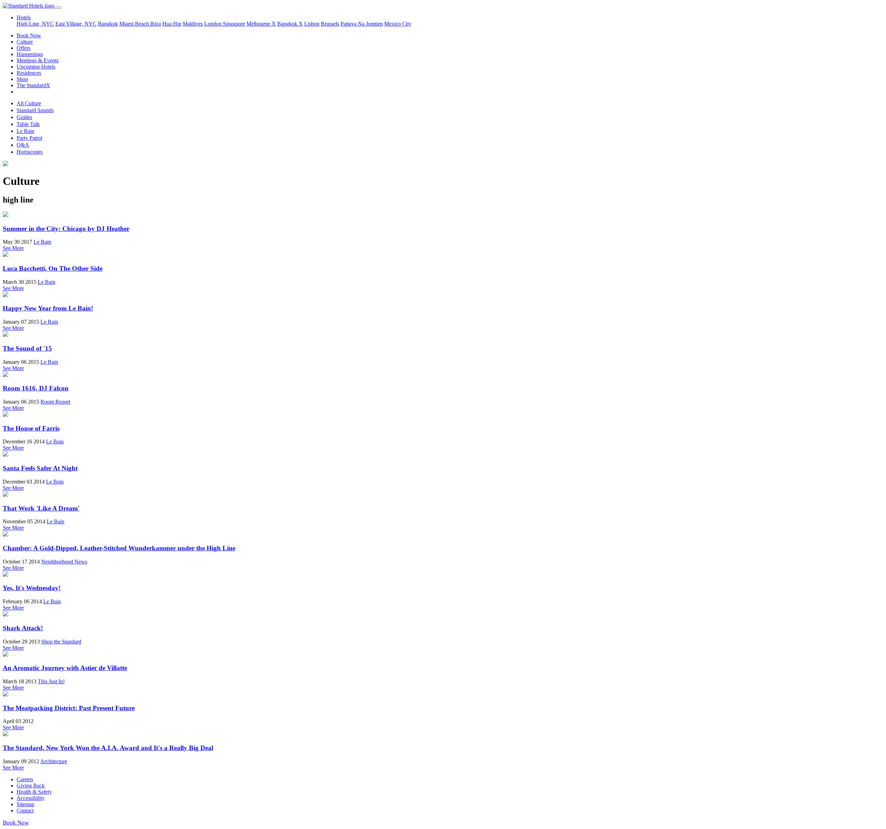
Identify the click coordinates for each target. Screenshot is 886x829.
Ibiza (155, 24)
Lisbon (311, 24)
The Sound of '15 (27, 348)
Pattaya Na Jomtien (362, 24)
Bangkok (108, 24)
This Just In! (51, 681)
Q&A (23, 145)
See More (13, 248)
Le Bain (25, 131)
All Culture (29, 103)
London (213, 24)
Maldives (193, 24)
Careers (25, 779)
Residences (29, 73)
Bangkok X (290, 24)
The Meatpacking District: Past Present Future (69, 708)
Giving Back (31, 786)
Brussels (330, 24)
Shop (22, 79)
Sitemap (25, 804)
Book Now (29, 35)
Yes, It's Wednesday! (32, 588)
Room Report (55, 402)
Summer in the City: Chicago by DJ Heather (66, 228)
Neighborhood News (64, 562)
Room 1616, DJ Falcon (36, 388)
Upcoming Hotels (36, 67)
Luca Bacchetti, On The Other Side (52, 268)
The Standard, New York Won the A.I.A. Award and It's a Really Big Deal (108, 747)
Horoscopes (30, 152)
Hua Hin (171, 24)
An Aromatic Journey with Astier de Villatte (65, 668)
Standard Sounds (35, 110)
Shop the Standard (61, 642)
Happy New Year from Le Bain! (48, 308)
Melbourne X (261, 24)
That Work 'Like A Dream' (41, 508)
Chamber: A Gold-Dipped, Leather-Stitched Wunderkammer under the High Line (119, 548)
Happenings (30, 54)
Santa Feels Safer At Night (40, 468)
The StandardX (33, 85)
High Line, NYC (35, 24)
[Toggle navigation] (58, 8)
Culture (25, 42)
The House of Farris (31, 428)
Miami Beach (134, 24)
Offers (23, 48)
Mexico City (398, 24)
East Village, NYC (76, 24)
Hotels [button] (24, 17)
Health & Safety (34, 792)
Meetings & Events (37, 60)
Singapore (234, 24)
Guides (24, 117)
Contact (25, 810)
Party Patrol (29, 138)
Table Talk (28, 124)
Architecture (53, 761)
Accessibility (31, 798)
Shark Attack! (23, 628)
